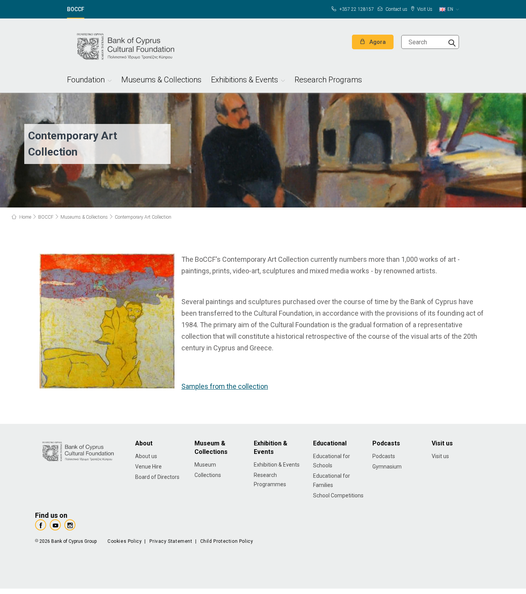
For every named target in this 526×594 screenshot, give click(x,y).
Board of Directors (157, 477)
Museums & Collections (161, 80)
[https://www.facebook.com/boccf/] (40, 525)
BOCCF (75, 9)
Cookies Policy (124, 541)
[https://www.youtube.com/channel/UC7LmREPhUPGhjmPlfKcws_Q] (55, 525)
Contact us (395, 9)
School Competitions (338, 495)
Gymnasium (387, 466)
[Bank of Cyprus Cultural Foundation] (125, 45)
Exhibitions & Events (244, 80)
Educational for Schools (331, 461)
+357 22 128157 (356, 9)
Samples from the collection (224, 386)
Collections (207, 475)
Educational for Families (331, 480)
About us (146, 456)
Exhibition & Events (277, 465)
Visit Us (424, 9)
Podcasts (383, 456)
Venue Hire (148, 466)
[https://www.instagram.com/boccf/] (70, 525)
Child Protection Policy (226, 541)
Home (24, 217)
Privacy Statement (170, 541)
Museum (205, 465)
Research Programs (328, 80)
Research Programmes (270, 479)
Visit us (440, 456)
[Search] (452, 41)
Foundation (86, 80)
